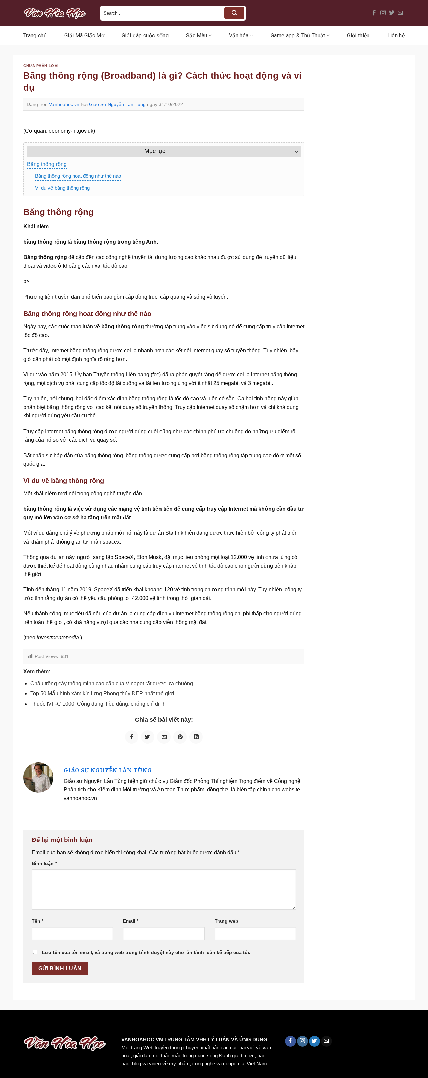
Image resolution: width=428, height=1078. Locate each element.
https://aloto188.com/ (184, 1024)
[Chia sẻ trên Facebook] (131, 737)
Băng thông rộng (47, 164)
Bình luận (44, 863)
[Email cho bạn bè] (164, 737)
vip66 (52, 1024)
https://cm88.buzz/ (85, 1024)
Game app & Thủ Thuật (298, 35)
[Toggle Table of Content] (293, 151)
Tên (37, 921)
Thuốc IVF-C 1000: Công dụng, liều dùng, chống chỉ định (98, 704)
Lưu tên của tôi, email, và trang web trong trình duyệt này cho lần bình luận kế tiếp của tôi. (146, 952)
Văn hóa (238, 35)
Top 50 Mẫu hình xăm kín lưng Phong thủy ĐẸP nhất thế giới (102, 693)
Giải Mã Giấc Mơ (84, 35)
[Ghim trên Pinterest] (180, 737)
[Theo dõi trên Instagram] (383, 13)
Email (130, 921)
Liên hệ (396, 35)
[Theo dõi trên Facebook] (374, 13)
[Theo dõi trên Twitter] (391, 13)
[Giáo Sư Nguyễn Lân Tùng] (38, 777)
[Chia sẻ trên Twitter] (147, 737)
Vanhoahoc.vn (64, 104)
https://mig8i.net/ (133, 1024)
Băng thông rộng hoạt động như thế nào (78, 176)
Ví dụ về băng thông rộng (62, 188)
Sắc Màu (196, 35)
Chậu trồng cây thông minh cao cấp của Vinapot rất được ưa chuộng (111, 683)
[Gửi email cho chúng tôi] (400, 13)
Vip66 (8, 1024)
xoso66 (30, 1024)
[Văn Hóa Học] (56, 13)
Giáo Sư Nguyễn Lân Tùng (117, 104)
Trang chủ (35, 35)
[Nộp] (234, 13)
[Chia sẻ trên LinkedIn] (196, 737)
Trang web (226, 921)
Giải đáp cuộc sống (145, 35)
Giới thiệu (358, 35)
